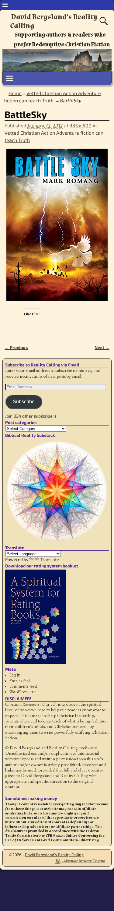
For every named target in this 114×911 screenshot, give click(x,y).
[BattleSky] (57, 228)
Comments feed (23, 686)
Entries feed (19, 681)
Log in (14, 675)
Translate (49, 559)
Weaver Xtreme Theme (84, 860)
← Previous (16, 347)
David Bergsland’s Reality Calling (53, 21)
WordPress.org (22, 692)
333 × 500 (81, 125)
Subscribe (24, 401)
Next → (102, 347)
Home (15, 93)
